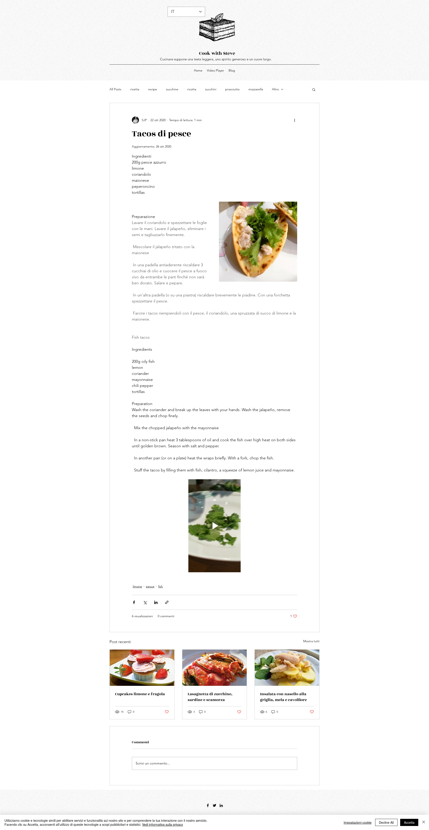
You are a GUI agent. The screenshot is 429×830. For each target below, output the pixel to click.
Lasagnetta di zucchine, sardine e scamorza (210, 697)
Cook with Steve (217, 53)
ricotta (191, 89)
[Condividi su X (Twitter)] (145, 602)
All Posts (115, 89)
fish (160, 586)
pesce (150, 586)
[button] (314, 89)
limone (137, 586)
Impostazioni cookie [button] (358, 822)
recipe (152, 89)
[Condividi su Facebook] (134, 602)
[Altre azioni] (294, 120)
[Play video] (214, 525)
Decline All (386, 822)
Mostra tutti (311, 641)
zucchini (210, 89)
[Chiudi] (423, 822)
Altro (275, 89)
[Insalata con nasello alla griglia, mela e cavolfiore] (287, 668)
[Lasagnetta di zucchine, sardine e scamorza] (214, 668)
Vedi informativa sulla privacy (162, 824)
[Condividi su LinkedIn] (156, 602)
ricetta (134, 89)
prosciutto (232, 89)
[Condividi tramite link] (167, 602)
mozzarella (255, 89)
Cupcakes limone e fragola (140, 694)
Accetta (409, 822)
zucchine (172, 89)
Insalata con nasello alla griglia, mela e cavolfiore (283, 697)
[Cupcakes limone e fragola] (142, 668)
